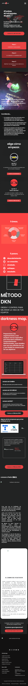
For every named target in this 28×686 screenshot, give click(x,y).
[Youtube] (16, 650)
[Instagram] (12, 650)
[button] (25, 3)
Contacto (17, 667)
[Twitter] (14, 650)
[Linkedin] (10, 650)
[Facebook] (18, 650)
